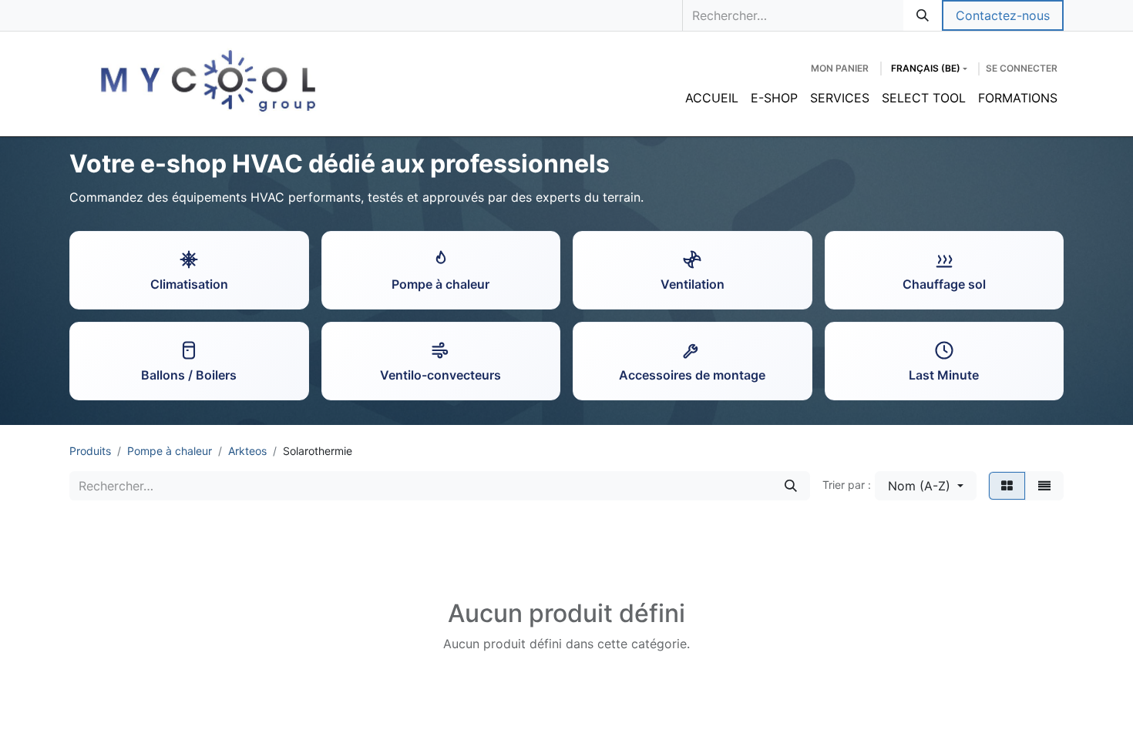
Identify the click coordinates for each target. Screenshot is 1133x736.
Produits (90, 450)
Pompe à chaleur (169, 450)
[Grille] (1007, 485)
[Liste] (1044, 485)
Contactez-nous (1003, 15)
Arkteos (247, 450)
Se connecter (1021, 68)
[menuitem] (712, 97)
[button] (926, 485)
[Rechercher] (922, 15)
